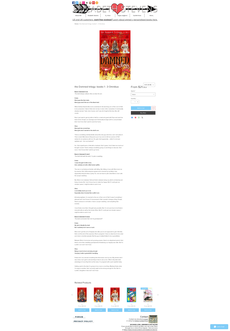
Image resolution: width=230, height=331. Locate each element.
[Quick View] (82, 295)
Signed (133, 91)
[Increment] (138, 101)
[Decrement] (132, 101)
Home (76, 24)
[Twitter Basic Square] (77, 2)
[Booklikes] (90, 2)
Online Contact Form (141, 321)
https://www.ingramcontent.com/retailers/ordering (140, 329)
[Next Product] (158, 295)
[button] (78, 15)
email (146, 319)
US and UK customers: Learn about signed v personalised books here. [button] (115, 19)
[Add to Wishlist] (153, 108)
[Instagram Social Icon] (83, 2)
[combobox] (143, 94)
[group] (115, 299)
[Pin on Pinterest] (135, 117)
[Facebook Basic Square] (73, 2)
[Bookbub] (93, 2)
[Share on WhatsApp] (139, 117)
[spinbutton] (135, 101)
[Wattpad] (97, 2)
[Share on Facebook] (132, 117)
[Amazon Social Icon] (87, 2)
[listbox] (149, 85)
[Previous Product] (72, 295)
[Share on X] (142, 117)
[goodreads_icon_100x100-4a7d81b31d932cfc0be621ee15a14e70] (80, 2)
